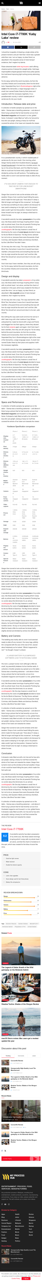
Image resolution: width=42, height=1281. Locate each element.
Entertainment (6, 1229)
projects (12, 327)
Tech (7, 9)
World (31, 1235)
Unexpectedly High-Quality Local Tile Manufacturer (23, 1069)
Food (3, 1235)
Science (31, 1217)
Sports (31, 1223)
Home (3, 9)
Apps (3, 1214)
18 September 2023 (9, 1119)
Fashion (4, 1232)
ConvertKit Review (17, 1061)
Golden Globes (23, 923)
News (17, 1238)
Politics (17, 1241)
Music (17, 1235)
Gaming (5, 963)
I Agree (26, 1278)
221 (25, 1127)
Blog (3, 1217)
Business (4, 1220)
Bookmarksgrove (27, 86)
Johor (17, 1217)
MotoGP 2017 (34, 923)
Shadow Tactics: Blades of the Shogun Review (20, 1004)
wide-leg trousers (23, 66)
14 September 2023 (17, 1127)
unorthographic (6, 229)
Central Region (6, 1223)
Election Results (11, 923)
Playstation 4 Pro (20, 926)
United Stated (32, 926)
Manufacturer (19, 1226)
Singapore (32, 1220)
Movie (17, 1232)
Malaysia (18, 1223)
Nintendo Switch (7, 926)
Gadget (3, 1238)
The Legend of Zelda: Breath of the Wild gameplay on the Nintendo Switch (17, 968)
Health (17, 1214)
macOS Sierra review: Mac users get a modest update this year (19, 1039)
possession (27, 280)
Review (5, 1034)
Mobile (12, 9)
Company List (6, 1226)
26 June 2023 (17, 42)
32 (17, 1119)
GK (8, 42)
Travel (31, 1232)
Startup (31, 1226)
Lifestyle (18, 1220)
